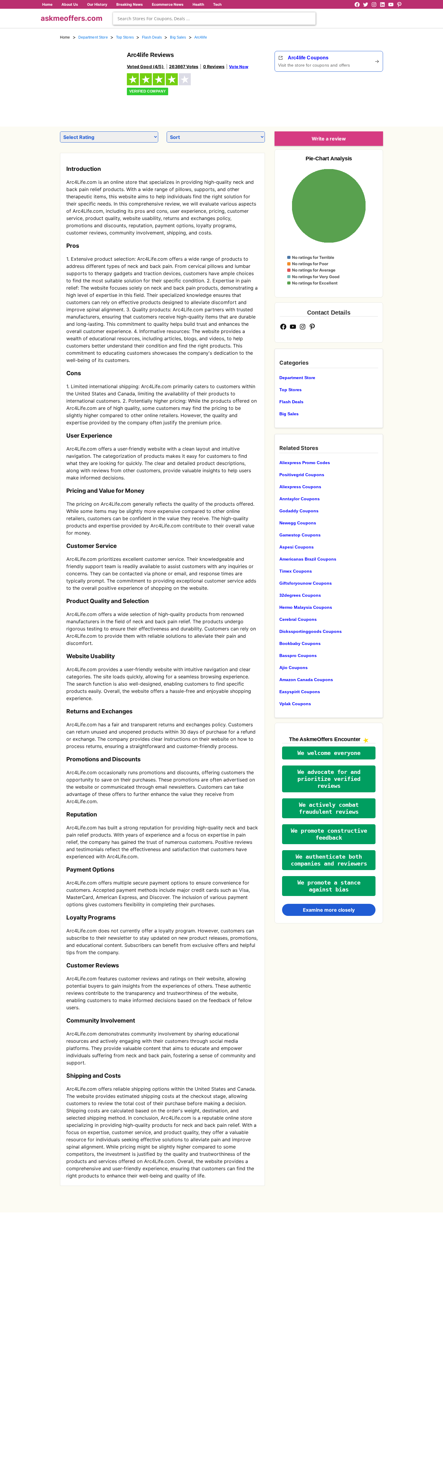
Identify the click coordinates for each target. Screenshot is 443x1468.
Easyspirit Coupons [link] (299, 691)
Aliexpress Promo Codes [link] (304, 462)
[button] (328, 753)
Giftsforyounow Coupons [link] (305, 583)
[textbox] (214, 18)
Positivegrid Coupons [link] (301, 474)
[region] (350, 97)
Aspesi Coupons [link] (296, 547)
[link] (90, 81)
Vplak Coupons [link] (295, 703)
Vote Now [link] (238, 66)
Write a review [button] (329, 139)
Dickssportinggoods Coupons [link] (310, 631)
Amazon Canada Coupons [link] (306, 679)
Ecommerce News (168, 4)
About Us (69, 4)
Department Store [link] (93, 37)
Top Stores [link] (125, 37)
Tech (217, 4)
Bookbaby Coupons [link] (300, 643)
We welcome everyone (328, 753)
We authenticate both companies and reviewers (329, 860)
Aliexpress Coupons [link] (300, 486)
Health (198, 4)
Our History (97, 4)
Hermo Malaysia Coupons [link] (305, 607)
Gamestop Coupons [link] (300, 535)
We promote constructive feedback (329, 834)
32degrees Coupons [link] (300, 595)
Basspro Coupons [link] (298, 655)
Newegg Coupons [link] (297, 522)
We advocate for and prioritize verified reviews (328, 779)
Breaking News (129, 4)
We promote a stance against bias (328, 886)
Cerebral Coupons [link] (298, 619)
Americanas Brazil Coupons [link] (307, 559)
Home (47, 4)
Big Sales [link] (178, 37)
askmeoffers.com (71, 18)
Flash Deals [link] (152, 37)
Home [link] (65, 37)
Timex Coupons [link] (295, 571)
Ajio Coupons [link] (293, 667)
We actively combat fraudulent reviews (329, 808)
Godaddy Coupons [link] (299, 510)
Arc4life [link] (200, 37)
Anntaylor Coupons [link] (299, 498)
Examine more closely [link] (329, 910)
